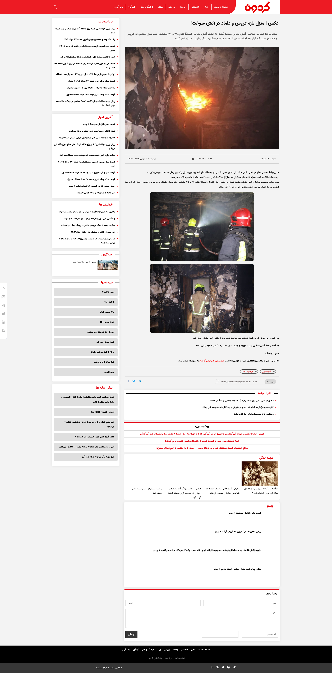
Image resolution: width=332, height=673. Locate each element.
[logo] (258, 7)
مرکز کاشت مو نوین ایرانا (102, 352)
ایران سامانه (101, 668)
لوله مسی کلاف (107, 312)
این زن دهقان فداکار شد (102, 412)
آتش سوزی (266, 371)
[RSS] (3, 331)
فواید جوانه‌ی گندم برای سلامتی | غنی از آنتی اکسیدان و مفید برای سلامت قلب (87, 399)
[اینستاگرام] (3, 297)
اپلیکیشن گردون (155, 658)
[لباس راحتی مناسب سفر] (108, 265)
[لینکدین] (3, 322)
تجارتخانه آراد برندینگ (104, 362)
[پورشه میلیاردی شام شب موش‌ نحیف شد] (144, 473)
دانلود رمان (109, 302)
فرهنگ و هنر (146, 7)
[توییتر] (3, 314)
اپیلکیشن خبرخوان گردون (212, 361)
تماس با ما (180, 658)
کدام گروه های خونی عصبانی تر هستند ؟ (94, 437)
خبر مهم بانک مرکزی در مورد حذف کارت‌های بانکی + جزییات (89, 424)
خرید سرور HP (107, 322)
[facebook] (128, 381)
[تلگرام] (3, 306)
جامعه (182, 7)
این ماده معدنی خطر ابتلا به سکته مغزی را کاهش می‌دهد (86, 447)
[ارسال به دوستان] (193, 159)
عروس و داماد (247, 371)
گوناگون (131, 7)
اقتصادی (195, 7)
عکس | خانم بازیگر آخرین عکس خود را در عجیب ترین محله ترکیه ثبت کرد (184, 493)
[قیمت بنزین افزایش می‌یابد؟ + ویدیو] (270, 519)
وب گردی (118, 7)
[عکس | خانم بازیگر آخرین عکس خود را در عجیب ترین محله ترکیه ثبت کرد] (182, 473)
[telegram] (140, 381)
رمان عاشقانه (108, 292)
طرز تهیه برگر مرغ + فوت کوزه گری (97, 457)
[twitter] (133, 381)
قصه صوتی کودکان (105, 342)
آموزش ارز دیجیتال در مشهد (100, 332)
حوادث (263, 159)
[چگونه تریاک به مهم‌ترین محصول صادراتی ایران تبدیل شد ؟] (260, 473)
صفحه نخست (221, 7)
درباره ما (168, 658)
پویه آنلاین (109, 372)
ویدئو (160, 7)
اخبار (206, 7)
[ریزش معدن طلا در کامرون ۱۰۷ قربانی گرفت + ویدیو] (270, 538)
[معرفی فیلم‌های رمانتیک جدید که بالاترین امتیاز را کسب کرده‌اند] (221, 473)
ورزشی (171, 7)
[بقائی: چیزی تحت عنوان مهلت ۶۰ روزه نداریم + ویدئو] (270, 575)
